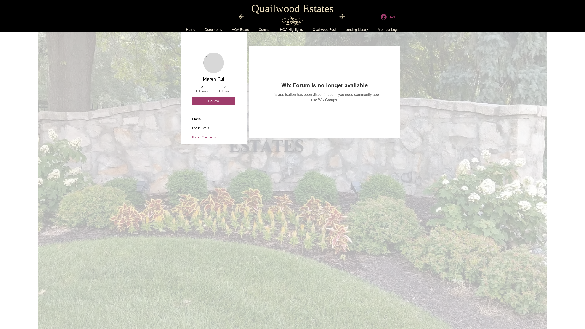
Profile (196, 119)
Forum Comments (204, 137)
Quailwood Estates (292, 8)
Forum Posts (200, 128)
